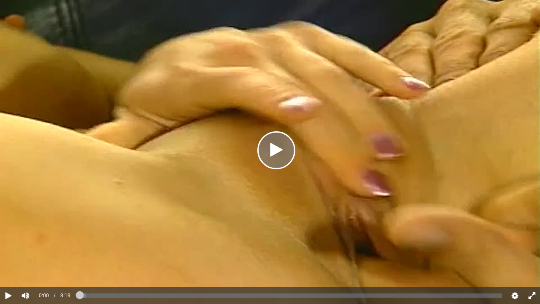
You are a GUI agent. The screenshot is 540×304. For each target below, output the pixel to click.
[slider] (39, 269)
